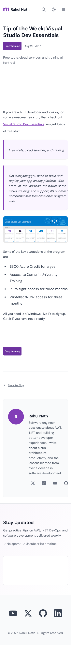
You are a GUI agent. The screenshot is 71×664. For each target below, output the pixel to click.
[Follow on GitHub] (66, 483)
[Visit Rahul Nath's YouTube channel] (13, 613)
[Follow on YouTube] (55, 483)
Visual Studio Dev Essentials (23, 124)
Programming (12, 46)
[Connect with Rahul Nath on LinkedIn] (58, 613)
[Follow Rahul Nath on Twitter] (28, 613)
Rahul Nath (20, 9)
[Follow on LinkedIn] (44, 483)
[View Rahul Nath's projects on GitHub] (43, 613)
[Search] (43, 9)
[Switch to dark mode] (53, 9)
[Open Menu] (63, 9)
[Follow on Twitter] (33, 483)
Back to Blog (16, 385)
